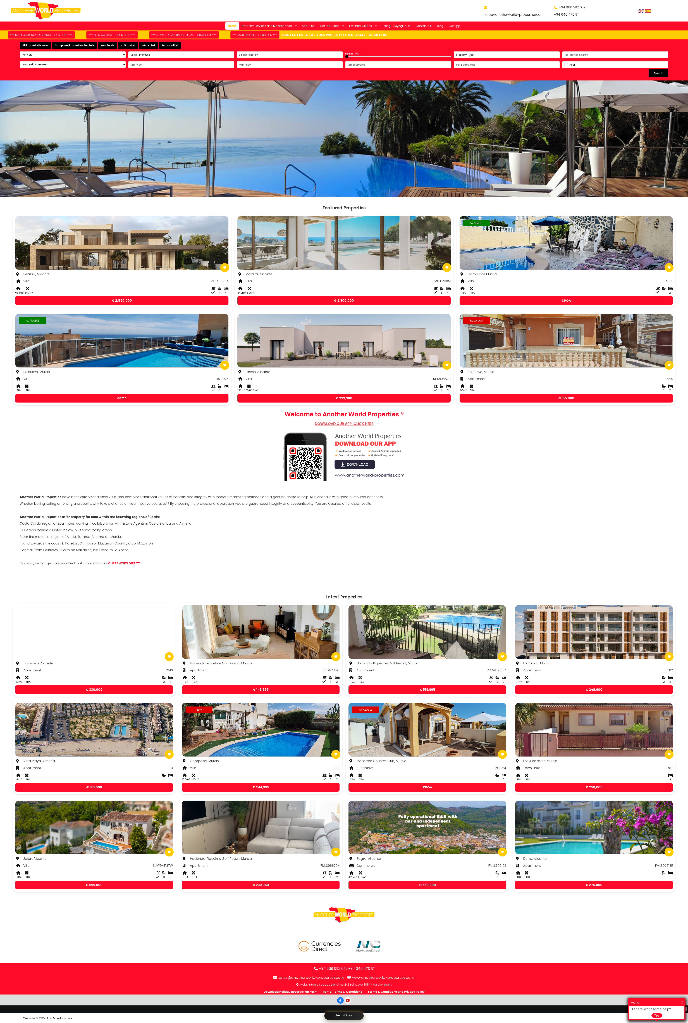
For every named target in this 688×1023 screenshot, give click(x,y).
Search (658, 73)
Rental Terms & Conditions (342, 992)
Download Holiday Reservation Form (290, 992)
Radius (353, 53)
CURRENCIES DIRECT (124, 563)
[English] (641, 10)
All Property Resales (35, 45)
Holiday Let (128, 45)
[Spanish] (648, 10)
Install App (344, 1015)
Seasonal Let (169, 45)
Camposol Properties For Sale (74, 45)
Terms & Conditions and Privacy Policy (396, 992)
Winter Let (148, 45)
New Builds (107, 45)
